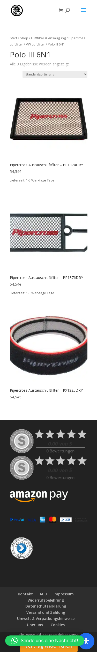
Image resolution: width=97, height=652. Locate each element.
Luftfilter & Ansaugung (48, 38)
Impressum (64, 594)
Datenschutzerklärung (45, 606)
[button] (44, 640)
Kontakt (25, 594)
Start (13, 38)
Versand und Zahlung (45, 612)
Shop (24, 38)
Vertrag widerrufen (48, 645)
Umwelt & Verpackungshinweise (45, 618)
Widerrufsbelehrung (46, 600)
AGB (43, 594)
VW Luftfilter (35, 44)
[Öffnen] (86, 641)
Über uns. (35, 624)
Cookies (58, 624)
